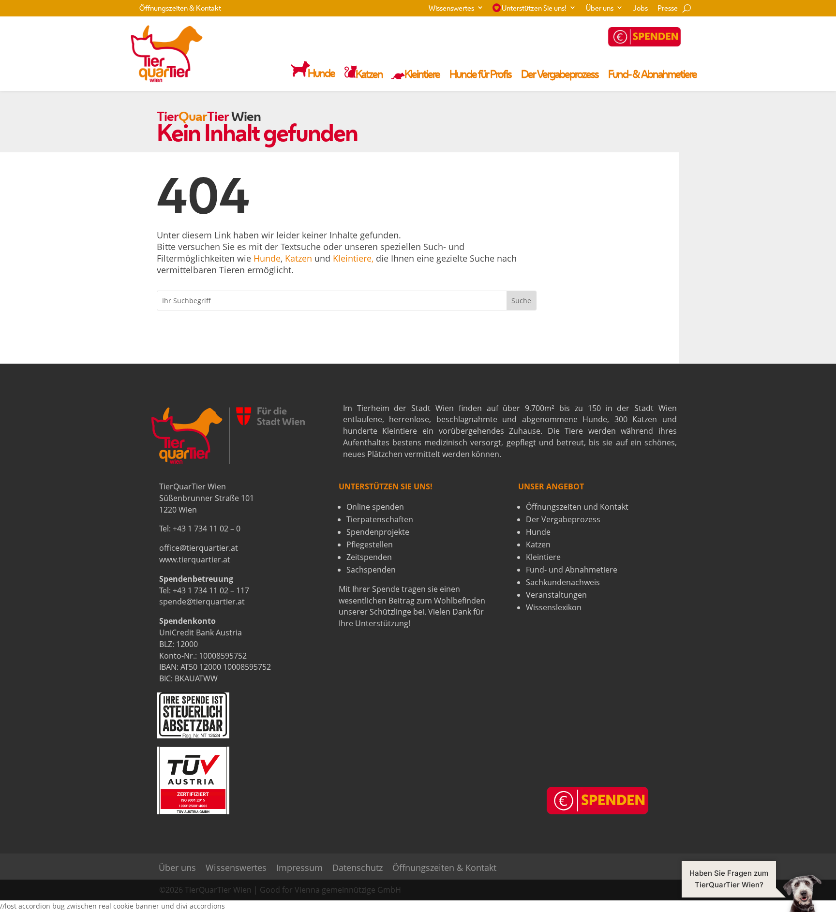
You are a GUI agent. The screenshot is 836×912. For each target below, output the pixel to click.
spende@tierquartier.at (202, 601)
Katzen (298, 258)
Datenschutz (357, 867)
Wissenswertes (451, 9)
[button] (751, 892)
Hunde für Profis (480, 75)
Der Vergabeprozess (559, 75)
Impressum (299, 867)
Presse (667, 9)
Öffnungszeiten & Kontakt (180, 9)
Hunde (267, 258)
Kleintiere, (353, 258)
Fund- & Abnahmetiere (652, 75)
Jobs (640, 9)
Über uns (599, 9)
